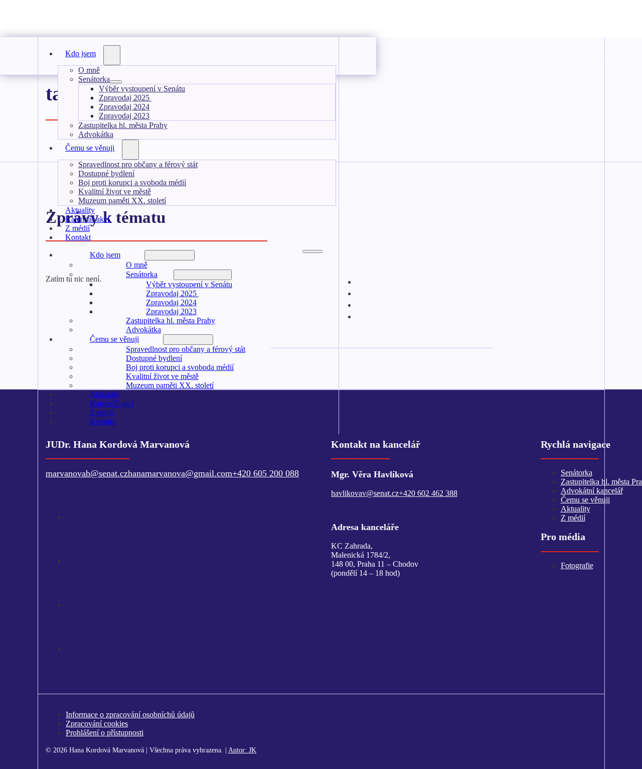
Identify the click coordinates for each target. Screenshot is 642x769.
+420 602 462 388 (428, 493)
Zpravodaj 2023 (124, 115)
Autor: (242, 750)
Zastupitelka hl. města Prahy (123, 125)
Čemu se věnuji (89, 148)
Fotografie (577, 565)
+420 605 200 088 (265, 473)
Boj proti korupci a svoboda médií (132, 182)
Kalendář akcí (112, 403)
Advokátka (143, 329)
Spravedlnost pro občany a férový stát (138, 164)
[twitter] (73, 516)
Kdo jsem (80, 53)
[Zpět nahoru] (604, 736)
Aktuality (104, 394)
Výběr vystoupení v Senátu (142, 88)
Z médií (102, 412)
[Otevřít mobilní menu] (312, 251)
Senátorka (94, 79)
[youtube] (73, 604)
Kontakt (78, 237)
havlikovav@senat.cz (365, 493)
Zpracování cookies (97, 723)
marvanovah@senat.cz (87, 473)
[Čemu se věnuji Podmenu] (130, 150)
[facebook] (73, 560)
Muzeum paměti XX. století (122, 200)
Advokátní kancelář (592, 490)
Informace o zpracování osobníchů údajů (130, 714)
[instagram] (366, 316)
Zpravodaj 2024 (124, 106)
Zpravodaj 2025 (125, 97)
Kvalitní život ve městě (114, 191)
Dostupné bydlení (106, 173)
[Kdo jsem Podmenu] (111, 55)
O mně (89, 70)
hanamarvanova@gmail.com (180, 473)
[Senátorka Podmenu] (116, 81)
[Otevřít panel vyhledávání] (358, 49)
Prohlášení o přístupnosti (104, 732)
